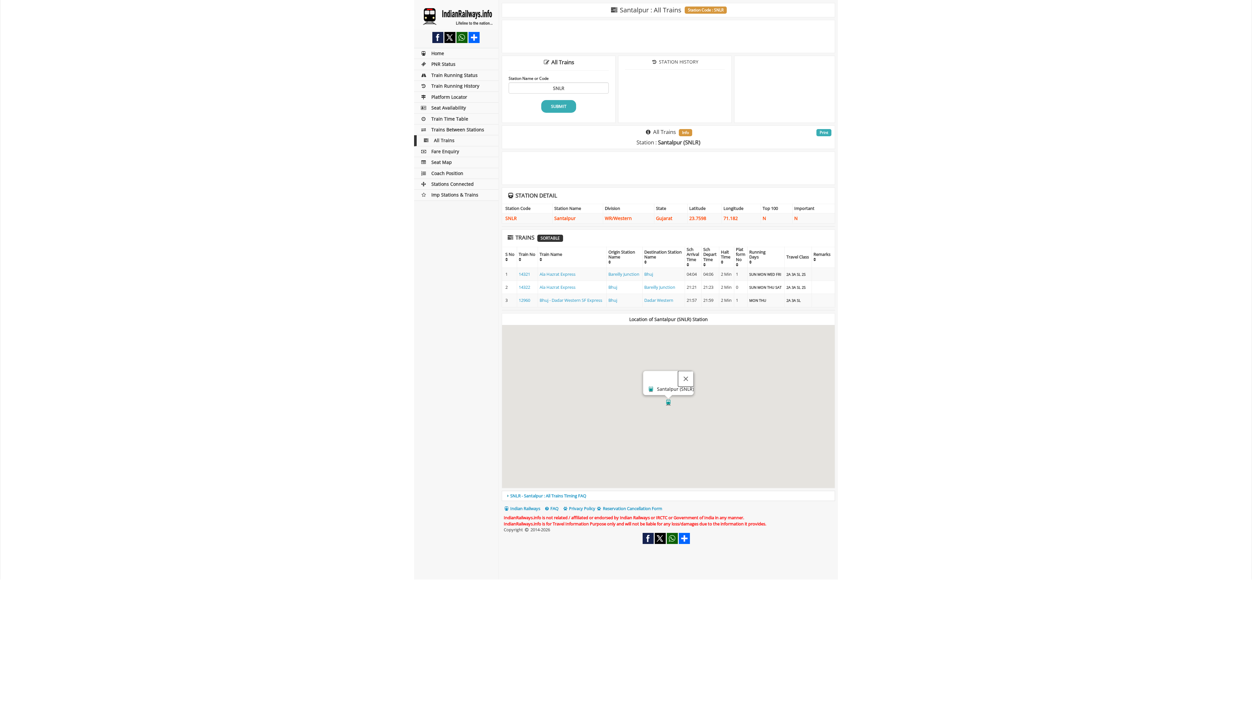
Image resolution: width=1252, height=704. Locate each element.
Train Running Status (454, 75)
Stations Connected (452, 184)
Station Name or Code (529, 78)
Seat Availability (448, 108)
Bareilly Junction (623, 274)
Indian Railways (524, 508)
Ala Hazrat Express (557, 274)
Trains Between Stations (457, 129)
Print (824, 132)
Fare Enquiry (445, 151)
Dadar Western (658, 300)
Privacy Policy (581, 508)
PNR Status (443, 64)
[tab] (668, 495)
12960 (524, 300)
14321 (524, 274)
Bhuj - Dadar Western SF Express (571, 300)
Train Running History (455, 86)
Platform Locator (449, 97)
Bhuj (648, 274)
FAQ (554, 508)
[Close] (686, 379)
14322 (524, 287)
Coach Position (447, 173)
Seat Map (441, 162)
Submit (558, 106)
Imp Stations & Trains (454, 195)
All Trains (444, 140)
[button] (668, 402)
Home (437, 53)
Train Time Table (449, 119)
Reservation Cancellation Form (632, 508)
